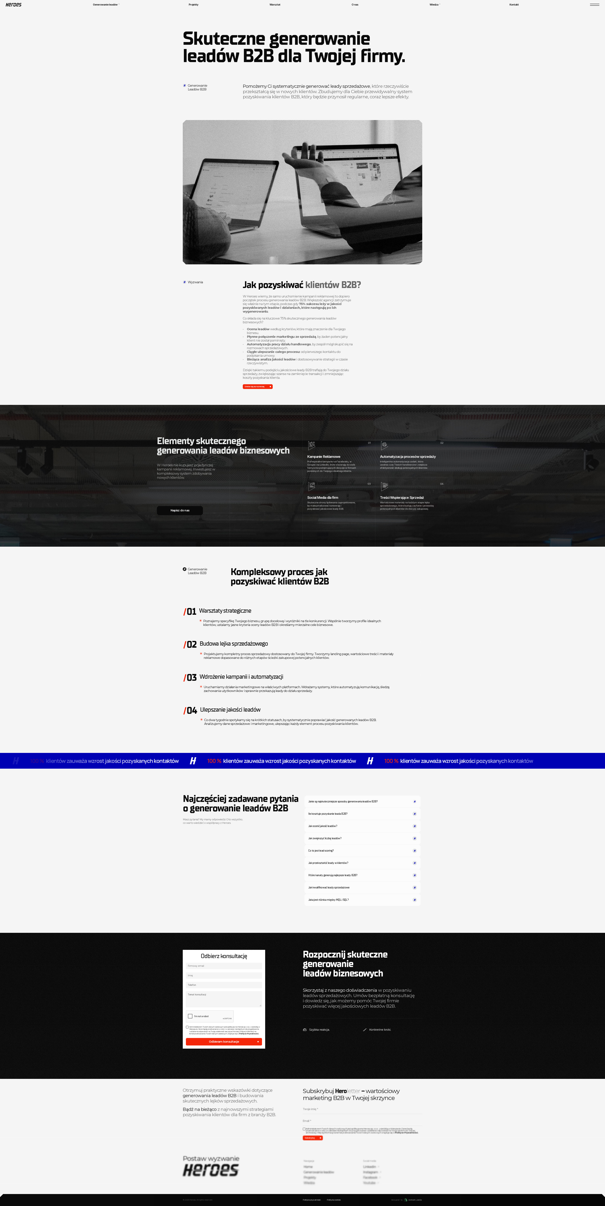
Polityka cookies (333, 1200)
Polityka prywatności (312, 1200)
